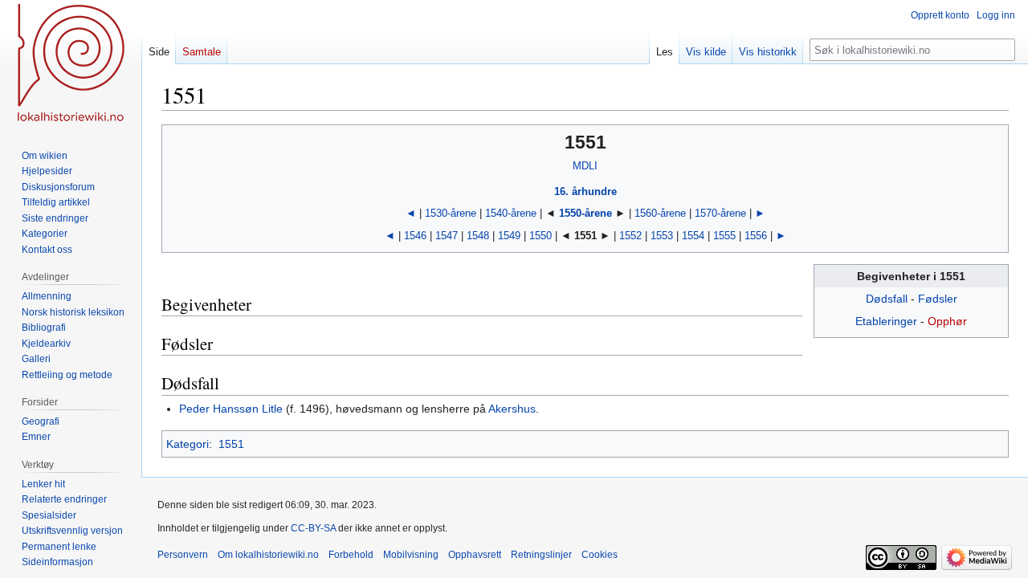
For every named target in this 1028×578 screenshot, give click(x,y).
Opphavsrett (474, 554)
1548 (478, 236)
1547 (446, 236)
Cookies (599, 554)
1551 (231, 444)
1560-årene (660, 213)
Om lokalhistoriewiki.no (268, 554)
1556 (755, 236)
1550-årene (585, 213)
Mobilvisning (411, 554)
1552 (630, 236)
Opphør (947, 321)
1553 (662, 236)
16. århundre (585, 191)
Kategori (187, 444)
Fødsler (937, 298)
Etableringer (886, 321)
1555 (724, 236)
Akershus (512, 408)
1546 (415, 236)
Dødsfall (887, 298)
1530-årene (450, 213)
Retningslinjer (541, 554)
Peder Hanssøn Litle (231, 408)
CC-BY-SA (313, 528)
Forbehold (350, 554)
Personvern (182, 554)
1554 (693, 236)
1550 (540, 236)
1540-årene (510, 213)
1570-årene (720, 213)
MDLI (585, 166)
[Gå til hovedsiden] (70, 64)
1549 (509, 236)
